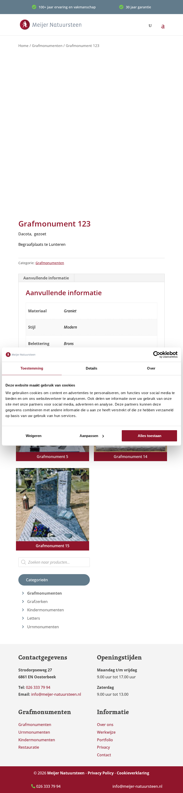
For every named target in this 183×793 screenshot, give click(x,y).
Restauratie (28, 747)
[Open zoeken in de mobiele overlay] (54, 562)
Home (23, 45)
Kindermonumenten (45, 610)
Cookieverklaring (133, 773)
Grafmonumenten (47, 45)
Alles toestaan (149, 436)
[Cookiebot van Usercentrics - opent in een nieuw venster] (157, 354)
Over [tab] (151, 368)
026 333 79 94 (48, 786)
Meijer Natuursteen (66, 773)
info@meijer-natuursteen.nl (137, 786)
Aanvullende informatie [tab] (46, 278)
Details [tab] (91, 368)
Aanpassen (89, 436)
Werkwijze (106, 732)
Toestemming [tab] (31, 368)
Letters (33, 618)
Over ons (105, 724)
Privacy (103, 747)
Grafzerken (37, 601)
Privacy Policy (101, 773)
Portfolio (105, 739)
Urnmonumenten (43, 626)
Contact (104, 754)
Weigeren (33, 436)
